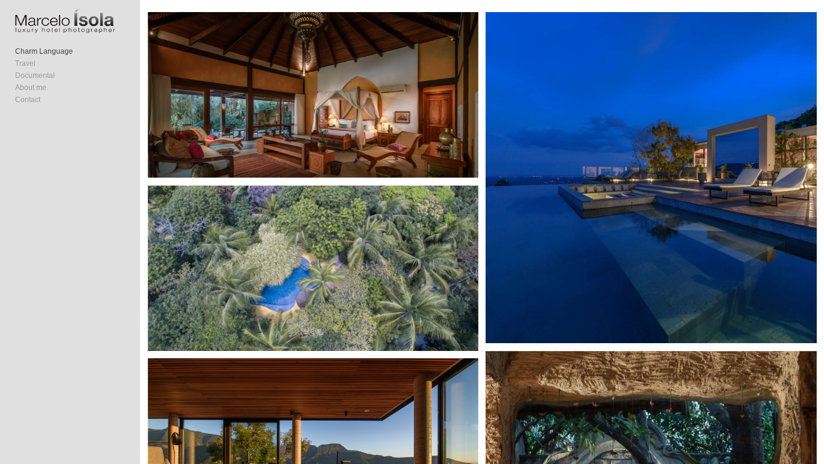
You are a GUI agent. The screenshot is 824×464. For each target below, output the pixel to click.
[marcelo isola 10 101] (651, 177)
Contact (27, 99)
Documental (35, 75)
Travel (25, 63)
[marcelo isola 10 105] (313, 268)
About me (30, 87)
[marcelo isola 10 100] (313, 95)
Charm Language (44, 51)
